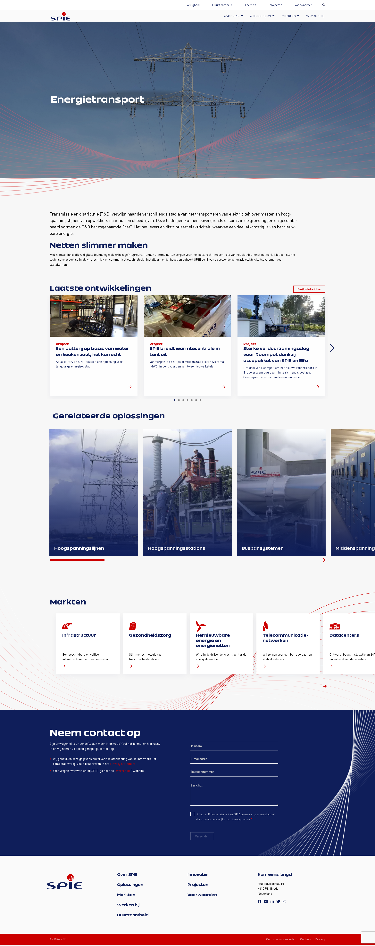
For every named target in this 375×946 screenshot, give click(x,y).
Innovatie (198, 874)
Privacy (320, 939)
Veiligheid (193, 5)
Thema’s (250, 5)
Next (330, 348)
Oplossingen (130, 884)
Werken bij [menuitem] (315, 16)
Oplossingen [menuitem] (260, 16)
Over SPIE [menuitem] (231, 16)
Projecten (275, 5)
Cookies (305, 939)
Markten (126, 894)
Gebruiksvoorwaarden (281, 939)
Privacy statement (122, 763)
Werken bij (123, 771)
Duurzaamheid (222, 5)
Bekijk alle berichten (309, 289)
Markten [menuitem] (288, 16)
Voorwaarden (303, 5)
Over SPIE (127, 874)
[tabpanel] (94, 345)
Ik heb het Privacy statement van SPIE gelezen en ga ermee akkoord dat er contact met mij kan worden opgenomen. (235, 816)
